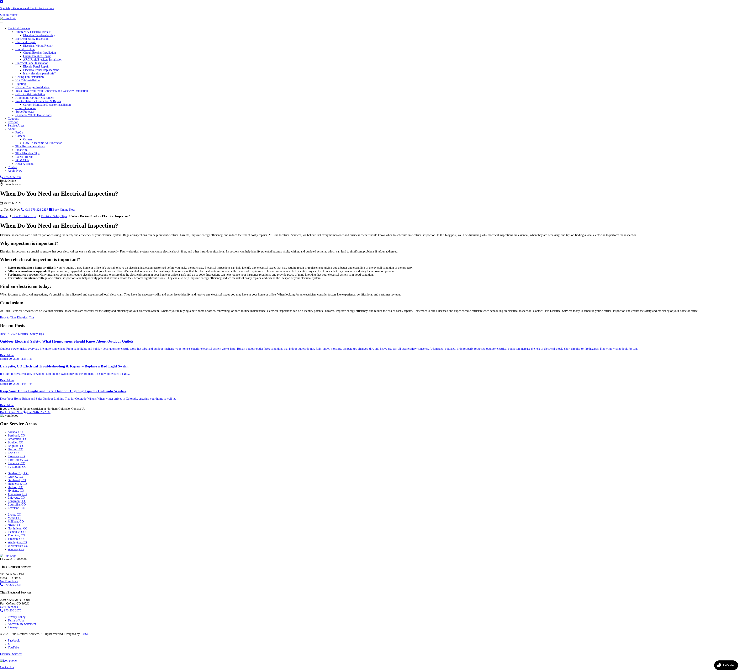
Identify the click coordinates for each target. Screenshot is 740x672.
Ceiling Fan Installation (29, 77)
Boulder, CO (15, 442)
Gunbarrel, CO (17, 480)
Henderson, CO (17, 483)
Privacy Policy (16, 617)
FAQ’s (19, 132)
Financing (21, 149)
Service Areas (16, 125)
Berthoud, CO (16, 435)
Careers (20, 136)
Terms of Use (16, 620)
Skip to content (9, 14)
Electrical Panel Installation (31, 63)
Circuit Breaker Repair (37, 56)
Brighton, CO (16, 445)
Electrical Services (19, 28)
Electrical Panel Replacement (41, 70)
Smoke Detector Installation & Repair (38, 101)
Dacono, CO (15, 449)
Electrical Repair (25, 42)
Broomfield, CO (18, 439)
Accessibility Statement (22, 624)
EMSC (85, 634)
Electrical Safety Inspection (32, 38)
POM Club (22, 160)
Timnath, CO (16, 538)
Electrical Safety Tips (54, 216)
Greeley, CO (15, 476)
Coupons (13, 118)
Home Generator (25, 108)
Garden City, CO (18, 473)
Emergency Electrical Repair (32, 31)
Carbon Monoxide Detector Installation (47, 104)
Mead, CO (14, 518)
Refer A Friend (24, 163)
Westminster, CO (18, 545)
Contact (12, 167)
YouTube (13, 647)
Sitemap (13, 627)
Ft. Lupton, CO (17, 466)
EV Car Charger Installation (32, 87)
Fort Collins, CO (18, 459)
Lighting (20, 83)
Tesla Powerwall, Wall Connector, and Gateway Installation (51, 90)
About (11, 129)
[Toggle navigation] (1, 22)
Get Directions (9, 581)
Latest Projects (24, 156)
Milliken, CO (16, 521)
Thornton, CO (16, 535)
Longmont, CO (17, 501)
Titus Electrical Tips (27, 153)
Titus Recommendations (30, 146)
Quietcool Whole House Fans (33, 115)
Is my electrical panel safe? (39, 73)
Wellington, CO (17, 542)
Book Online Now (11, 412)
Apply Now (15, 170)
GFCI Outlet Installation (30, 94)
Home (4, 216)
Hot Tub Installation (27, 80)
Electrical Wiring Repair (37, 45)
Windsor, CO (16, 549)
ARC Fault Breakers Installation (42, 59)
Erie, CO (13, 452)
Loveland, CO (16, 508)
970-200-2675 (12, 610)
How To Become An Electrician (42, 142)
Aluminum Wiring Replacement (34, 97)
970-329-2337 (12, 177)
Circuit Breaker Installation (39, 52)
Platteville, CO (17, 532)
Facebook (14, 640)
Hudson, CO (15, 487)
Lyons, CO (14, 514)
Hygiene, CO (16, 490)
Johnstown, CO (17, 494)
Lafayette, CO (16, 497)
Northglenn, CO (18, 528)
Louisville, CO (17, 504)
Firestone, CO (16, 456)
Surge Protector (24, 111)
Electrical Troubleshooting (39, 35)
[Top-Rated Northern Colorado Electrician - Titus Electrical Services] (8, 18)
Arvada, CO (15, 432)
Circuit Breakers (25, 49)
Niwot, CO (14, 525)
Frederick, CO (16, 463)
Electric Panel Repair (36, 66)
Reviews (13, 122)
